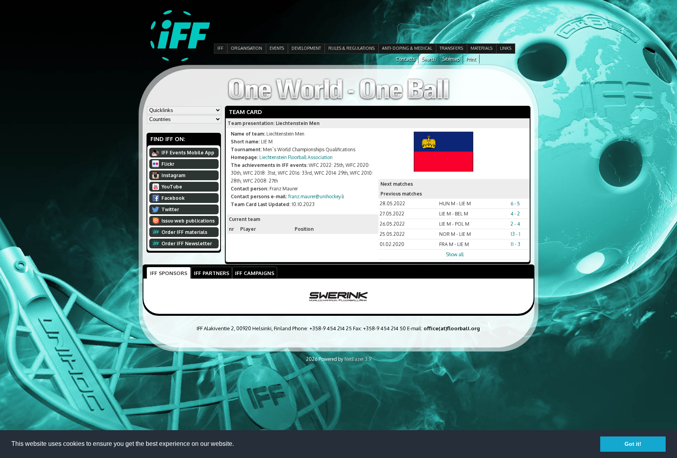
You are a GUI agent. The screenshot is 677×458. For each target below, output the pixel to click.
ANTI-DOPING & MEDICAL (407, 48)
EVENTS (277, 48)
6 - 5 (515, 203)
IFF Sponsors (168, 273)
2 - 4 (515, 224)
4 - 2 (515, 214)
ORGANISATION (246, 48)
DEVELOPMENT (306, 48)
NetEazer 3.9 (357, 359)
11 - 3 (515, 244)
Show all (454, 254)
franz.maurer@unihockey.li (316, 196)
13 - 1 (515, 234)
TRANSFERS (451, 48)
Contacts (405, 59)
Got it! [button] (633, 444)
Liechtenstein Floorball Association (296, 157)
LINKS (505, 48)
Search (429, 59)
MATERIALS (481, 48)
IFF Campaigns (254, 273)
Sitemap (451, 59)
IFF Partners (211, 273)
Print (471, 59)
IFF (220, 48)
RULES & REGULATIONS (351, 48)
